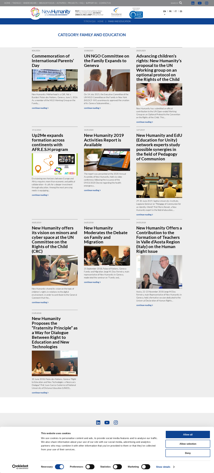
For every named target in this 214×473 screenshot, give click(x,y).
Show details (163, 466)
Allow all (188, 434)
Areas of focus (46, 3)
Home (7, 3)
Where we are (30, 3)
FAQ (81, 3)
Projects (72, 3)
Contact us (104, 3)
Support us (91, 3)
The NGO (16, 3)
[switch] (90, 466)
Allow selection (188, 443)
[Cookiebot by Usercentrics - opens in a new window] (20, 467)
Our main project (136, 9)
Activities (61, 3)
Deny (188, 453)
